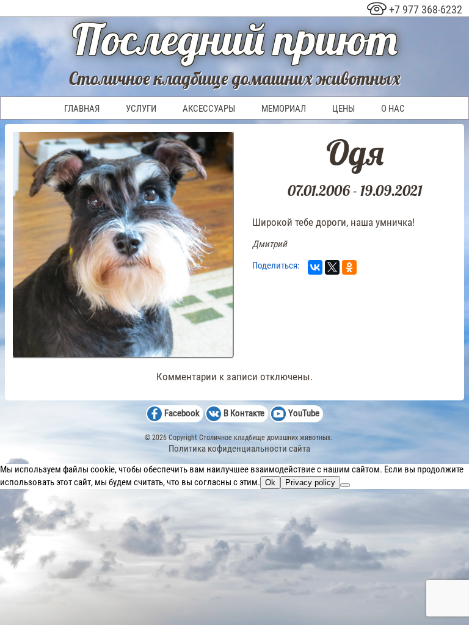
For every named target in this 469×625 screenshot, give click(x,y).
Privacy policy (310, 482)
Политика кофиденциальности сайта (239, 448)
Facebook (182, 413)
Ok (270, 482)
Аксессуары (209, 108)
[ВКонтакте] (315, 267)
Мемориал (283, 108)
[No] (345, 485)
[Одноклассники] (349, 267)
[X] (332, 267)
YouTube (303, 413)
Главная (82, 108)
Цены (343, 108)
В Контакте (244, 413)
